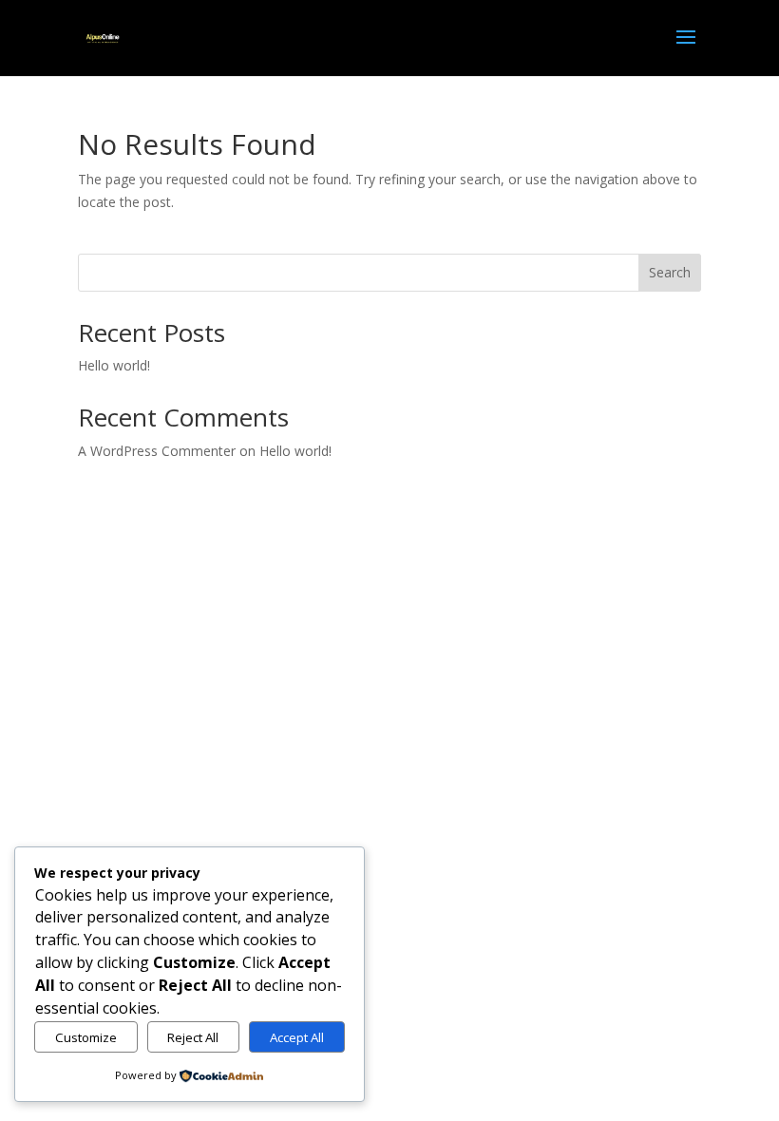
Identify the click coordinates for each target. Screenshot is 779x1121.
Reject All (192, 1037)
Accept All (297, 1037)
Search (670, 272)
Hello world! (114, 365)
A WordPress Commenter (157, 451)
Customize (86, 1037)
